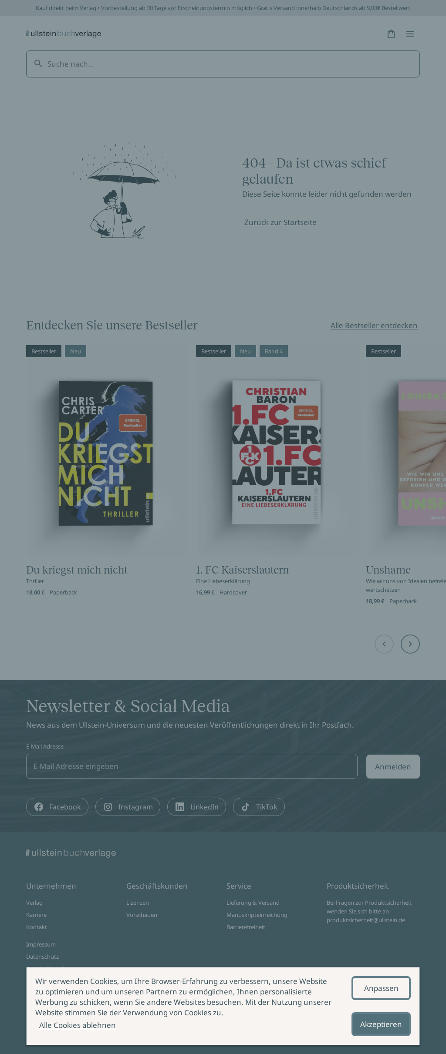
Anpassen (381, 988)
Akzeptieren (381, 1024)
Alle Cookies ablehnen (77, 1025)
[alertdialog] (223, 1006)
